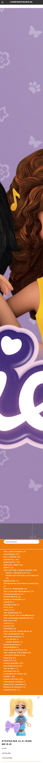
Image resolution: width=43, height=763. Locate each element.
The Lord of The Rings (16, 653)
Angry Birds (12, 642)
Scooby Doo (10, 605)
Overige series (12, 637)
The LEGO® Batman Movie (17, 592)
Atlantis (11, 640)
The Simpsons (11, 613)
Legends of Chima (13, 674)
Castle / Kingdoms (14, 589)
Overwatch (10, 672)
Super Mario (10, 597)
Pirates (8, 658)
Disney (7, 677)
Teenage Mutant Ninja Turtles (21, 584)
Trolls (8, 610)
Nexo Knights (11, 666)
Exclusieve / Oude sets (16, 632)
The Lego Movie (12, 634)
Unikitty (8, 661)
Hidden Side (10, 690)
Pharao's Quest (12, 594)
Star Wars (9, 555)
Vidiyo (7, 624)
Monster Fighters (14, 685)
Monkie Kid (9, 581)
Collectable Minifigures (18, 570)
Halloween (10, 557)
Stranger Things (13, 682)
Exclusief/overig (14, 650)
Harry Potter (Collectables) (22, 576)
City (6, 608)
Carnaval (9, 560)
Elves (7, 626)
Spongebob (10, 648)
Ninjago (8, 621)
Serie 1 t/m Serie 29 (16, 573)
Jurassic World (13, 656)
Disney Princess (13, 600)
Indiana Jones (12, 565)
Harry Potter (11, 679)
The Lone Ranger (13, 552)
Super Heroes (11, 664)
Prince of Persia (13, 687)
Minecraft (10, 563)
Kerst (7, 568)
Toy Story (9, 669)
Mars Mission (11, 645)
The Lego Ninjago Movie (17, 618)
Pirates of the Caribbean (18, 616)
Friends (8, 629)
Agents (8, 602)
